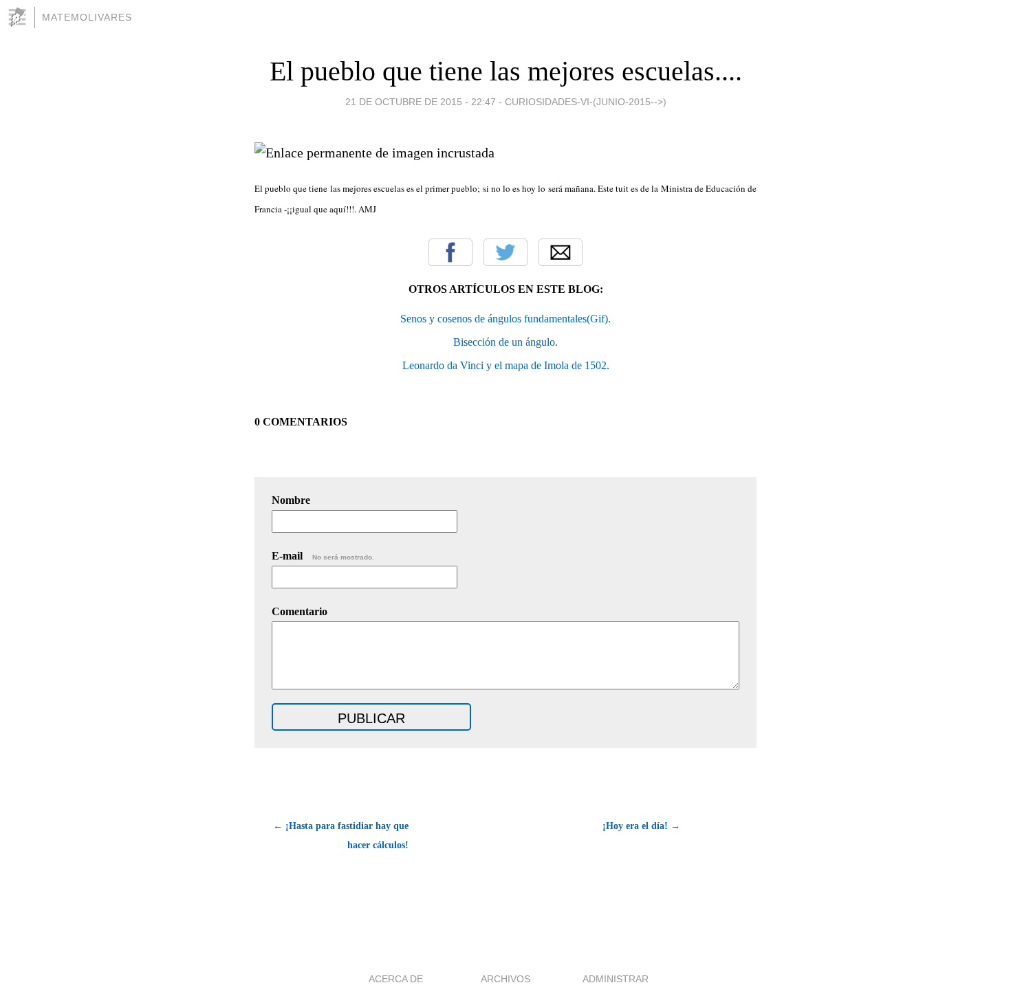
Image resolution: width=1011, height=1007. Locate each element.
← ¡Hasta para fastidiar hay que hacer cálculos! (341, 835)
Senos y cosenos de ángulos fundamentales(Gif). (505, 318)
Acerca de (396, 978)
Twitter (505, 252)
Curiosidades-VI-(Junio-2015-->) (585, 101)
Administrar (616, 978)
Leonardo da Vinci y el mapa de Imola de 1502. (505, 365)
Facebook (450, 252)
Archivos (505, 978)
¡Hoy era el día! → (641, 826)
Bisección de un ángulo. (505, 342)
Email (561, 252)
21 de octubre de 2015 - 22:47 (420, 101)
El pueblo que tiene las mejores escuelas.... (506, 71)
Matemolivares (87, 17)
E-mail (323, 556)
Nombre (291, 500)
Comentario (299, 611)
